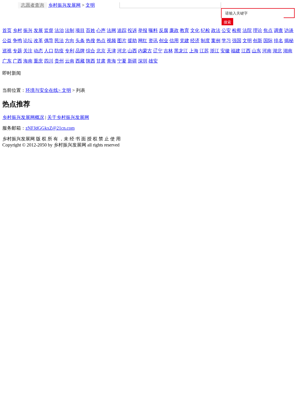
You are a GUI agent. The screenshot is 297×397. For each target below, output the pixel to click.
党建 (184, 40)
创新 (257, 40)
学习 (226, 40)
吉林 (168, 50)
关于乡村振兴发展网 (68, 117)
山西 (132, 50)
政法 (215, 30)
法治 (59, 30)
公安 (226, 30)
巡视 (7, 50)
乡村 (17, 30)
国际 (268, 40)
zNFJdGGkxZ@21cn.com (50, 128)
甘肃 (101, 60)
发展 (38, 30)
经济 (195, 40)
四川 (48, 60)
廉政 (174, 30)
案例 (215, 40)
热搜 (90, 40)
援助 (132, 40)
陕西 (90, 60)
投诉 (132, 30)
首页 (7, 30)
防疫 (59, 50)
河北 (121, 50)
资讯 (153, 40)
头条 (80, 40)
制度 (205, 40)
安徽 (225, 50)
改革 (38, 40)
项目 (80, 30)
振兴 (27, 30)
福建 (235, 50)
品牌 (80, 50)
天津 (111, 50)
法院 (247, 30)
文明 (90, 5)
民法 (59, 40)
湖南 (287, 50)
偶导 (48, 40)
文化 (195, 30)
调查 (278, 30)
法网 (111, 30)
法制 (69, 30)
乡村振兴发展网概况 (23, 117)
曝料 (153, 30)
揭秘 (289, 40)
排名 (278, 40)
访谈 (289, 30)
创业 (163, 40)
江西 (246, 50)
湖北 (277, 50)
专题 (17, 50)
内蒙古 (145, 50)
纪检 (205, 30)
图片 (121, 40)
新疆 (132, 60)
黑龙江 (181, 50)
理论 (257, 30)
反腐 (163, 30)
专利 (69, 50)
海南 (27, 60)
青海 (111, 60)
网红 (142, 40)
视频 (111, 40)
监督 (48, 30)
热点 (101, 40)
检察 (236, 30)
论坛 (27, 40)
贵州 (59, 60)
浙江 (214, 50)
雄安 (153, 60)
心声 (101, 30)
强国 (236, 40)
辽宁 (157, 50)
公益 (7, 40)
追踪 (121, 30)
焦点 (268, 30)
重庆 (38, 60)
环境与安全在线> (44, 90)
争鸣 (17, 40)
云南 (69, 60)
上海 (193, 50)
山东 (256, 50)
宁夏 (121, 60)
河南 (266, 50)
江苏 (204, 50)
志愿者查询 (32, 5)
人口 (48, 50)
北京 (101, 50)
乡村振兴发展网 (64, 5)
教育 (184, 30)
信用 (174, 40)
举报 (142, 30)
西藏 (80, 60)
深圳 (142, 60)
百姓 (90, 30)
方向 (69, 40)
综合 (90, 50)
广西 (17, 60)
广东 (7, 60)
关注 (27, 50)
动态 (38, 50)
